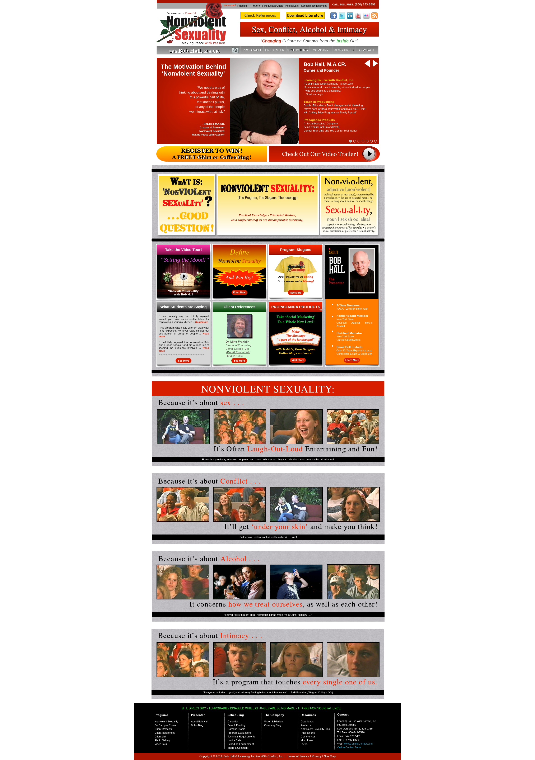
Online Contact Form (349, 747)
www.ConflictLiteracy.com (358, 743)
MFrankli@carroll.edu (238, 352)
